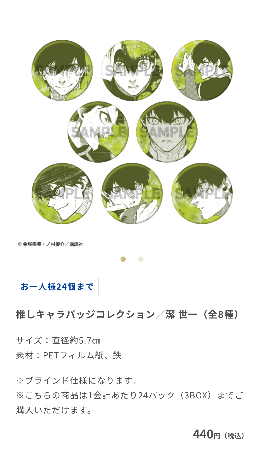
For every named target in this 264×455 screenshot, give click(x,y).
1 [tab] (123, 259)
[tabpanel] (132, 132)
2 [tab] (141, 259)
